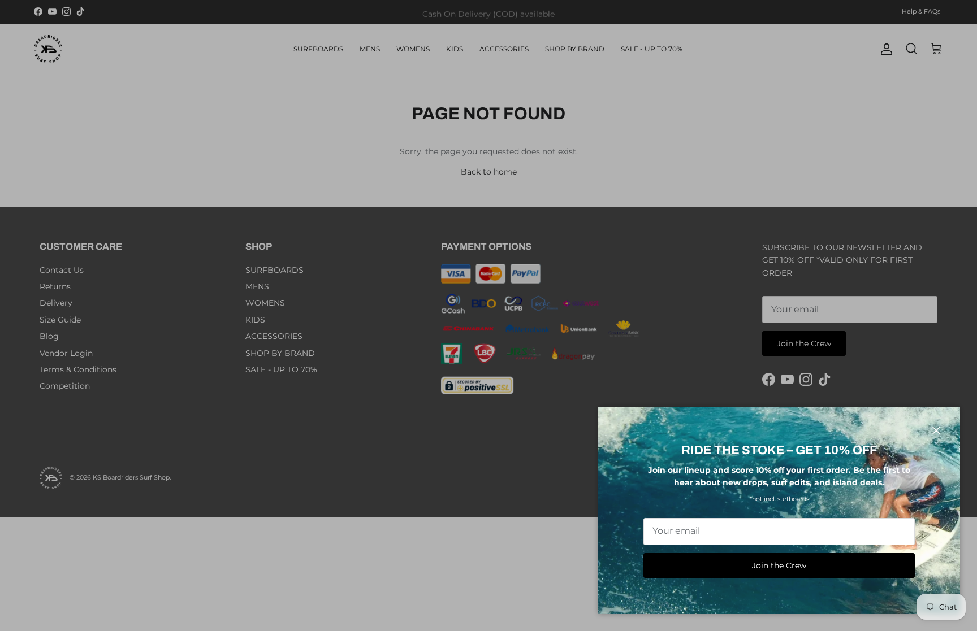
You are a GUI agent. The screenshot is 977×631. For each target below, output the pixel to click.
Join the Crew (779, 565)
